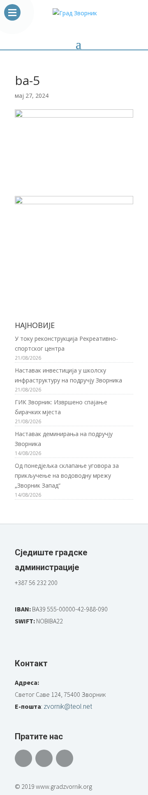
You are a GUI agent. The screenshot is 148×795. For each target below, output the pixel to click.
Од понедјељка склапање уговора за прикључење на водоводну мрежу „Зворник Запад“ (67, 475)
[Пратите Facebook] (23, 758)
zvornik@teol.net (68, 706)
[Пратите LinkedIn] (64, 758)
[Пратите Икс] (44, 758)
